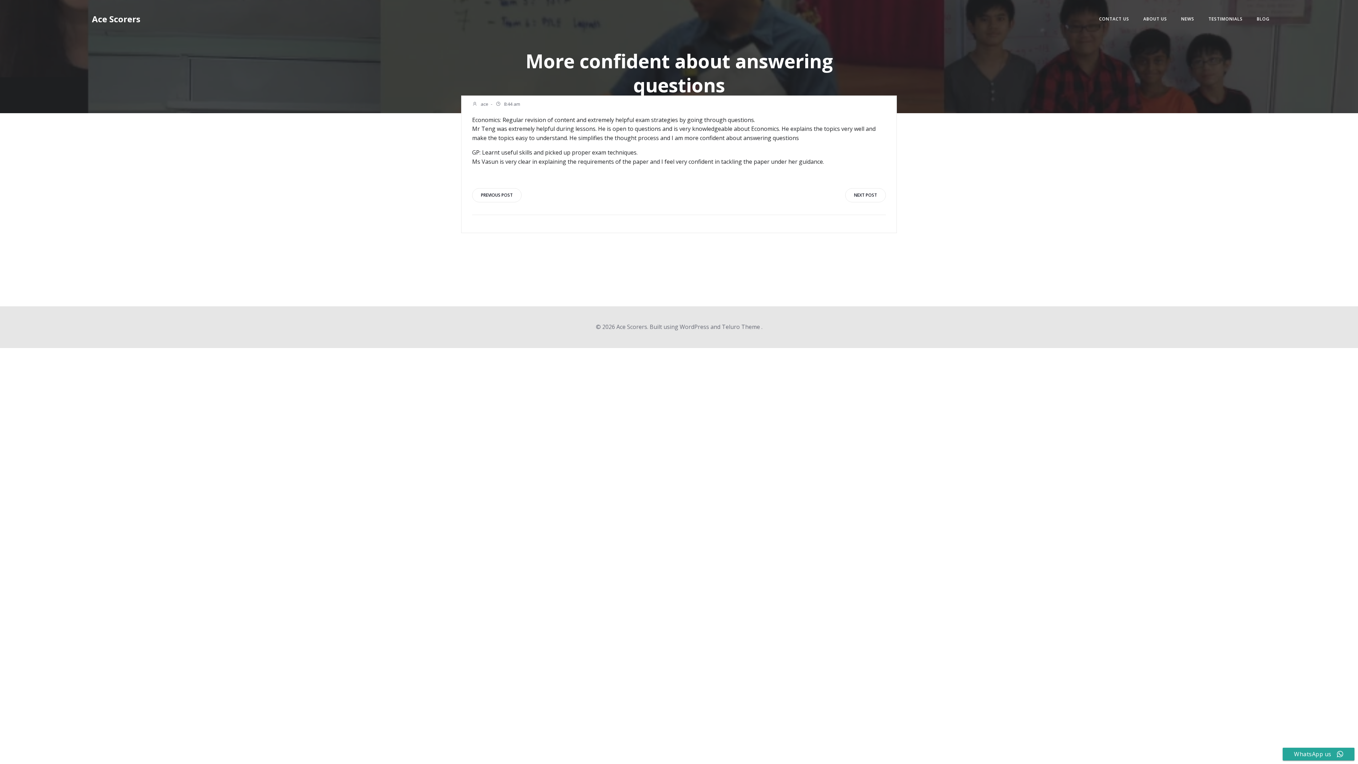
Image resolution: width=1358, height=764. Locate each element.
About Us (1155, 19)
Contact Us (1114, 19)
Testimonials (1225, 19)
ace (484, 104)
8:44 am (511, 104)
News (1187, 19)
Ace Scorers (116, 19)
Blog (1263, 19)
